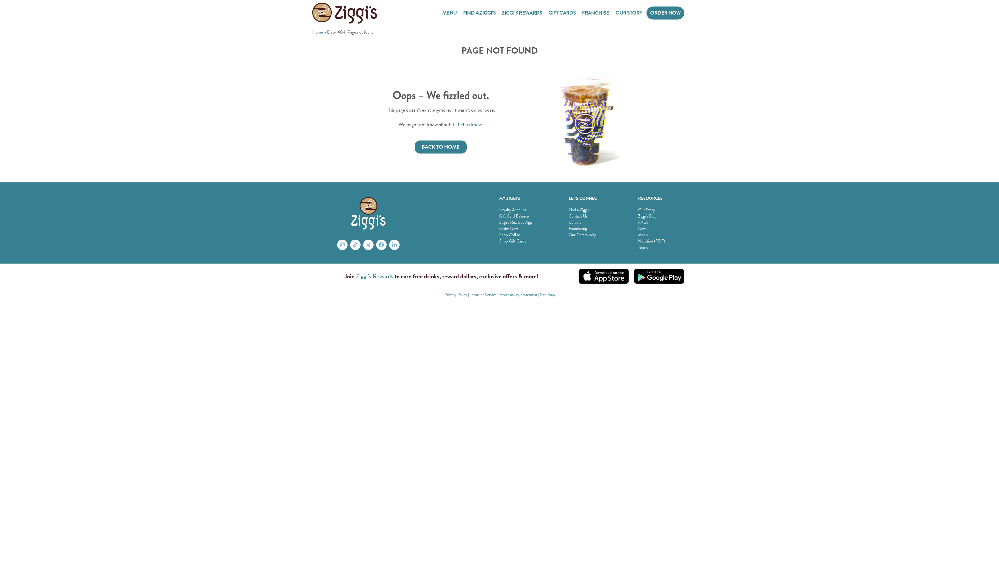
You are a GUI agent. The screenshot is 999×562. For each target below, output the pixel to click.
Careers (575, 222)
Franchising (578, 229)
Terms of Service (483, 295)
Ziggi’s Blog (647, 216)
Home (317, 32)
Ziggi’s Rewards (522, 13)
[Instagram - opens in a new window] (342, 245)
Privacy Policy (455, 295)
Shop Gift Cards (512, 241)
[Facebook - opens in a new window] (381, 245)
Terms (643, 247)
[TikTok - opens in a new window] (355, 245)
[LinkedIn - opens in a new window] (394, 245)
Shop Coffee (509, 235)
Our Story (629, 13)
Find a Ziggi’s (479, 13)
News (642, 229)
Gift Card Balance (514, 216)
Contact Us (578, 216)
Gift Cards (562, 13)
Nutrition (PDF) (651, 241)
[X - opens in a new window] (368, 245)
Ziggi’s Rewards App (515, 222)
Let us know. (470, 124)
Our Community (582, 235)
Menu (449, 13)
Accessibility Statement (518, 295)
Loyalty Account (512, 210)
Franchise (595, 13)
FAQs (643, 222)
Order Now (665, 13)
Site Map (547, 295)
